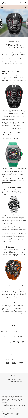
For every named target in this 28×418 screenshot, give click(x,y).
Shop (16, 332)
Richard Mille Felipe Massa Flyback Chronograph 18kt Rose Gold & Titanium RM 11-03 (14, 180)
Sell (10, 7)
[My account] (20, 2)
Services (3, 336)
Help (21, 7)
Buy (5, 7)
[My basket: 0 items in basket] (26, 2)
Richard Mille (5, 310)
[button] (2, 7)
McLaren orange (10, 252)
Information (18, 336)
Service (15, 7)
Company (4, 332)
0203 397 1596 (17, 354)
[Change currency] (23, 2)
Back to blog (22, 318)
